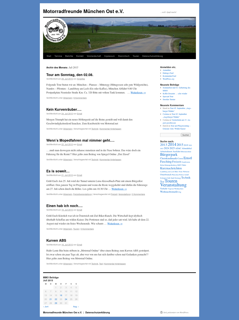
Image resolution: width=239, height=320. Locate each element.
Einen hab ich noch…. (64, 205)
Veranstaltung (124, 194)
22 (56, 299)
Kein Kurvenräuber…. (63, 109)
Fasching (166, 161)
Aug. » (76, 306)
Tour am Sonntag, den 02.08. (69, 74)
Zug (179, 192)
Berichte (69, 55)
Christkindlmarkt (168, 158)
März (176, 171)
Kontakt (80, 55)
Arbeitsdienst (166, 151)
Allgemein (67, 97)
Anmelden (167, 70)
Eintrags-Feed (168, 73)
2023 (161, 148)
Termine (58, 55)
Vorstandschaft (94, 55)
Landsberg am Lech (167, 171)
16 (61, 295)
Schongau (163, 178)
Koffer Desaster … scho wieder (175, 93)
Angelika (81, 78)
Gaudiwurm (186, 162)
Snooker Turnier (169, 99)
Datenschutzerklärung (152, 55)
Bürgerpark (169, 154)
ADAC (178, 148)
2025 (172, 148)
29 (56, 303)
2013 (163, 144)
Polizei (181, 175)
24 (66, 299)
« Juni (45, 306)
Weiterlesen (138, 92)
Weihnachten (178, 189)
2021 (190, 145)
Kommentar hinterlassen (110, 128)
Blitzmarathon (186, 151)
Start (49, 55)
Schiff (187, 175)
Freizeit (114, 194)
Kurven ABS (56, 240)
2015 (180, 144)
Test (101, 263)
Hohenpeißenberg (171, 165)
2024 (166, 148)
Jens (184, 164)
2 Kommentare (138, 194)
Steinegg (178, 178)
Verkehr (163, 188)
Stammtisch (123, 55)
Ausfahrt (177, 151)
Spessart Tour (168, 96)
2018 (186, 145)
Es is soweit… (58, 170)
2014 (172, 144)
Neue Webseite (184, 171)
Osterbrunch (165, 174)
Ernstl (79, 113)
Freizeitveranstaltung (82, 194)
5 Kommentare (87, 228)
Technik (94, 128)
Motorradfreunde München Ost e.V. (83, 10)
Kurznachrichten (171, 168)
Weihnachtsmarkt (169, 191)
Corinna (166, 114)
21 (51, 299)
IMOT (179, 165)
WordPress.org (168, 78)
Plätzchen (175, 175)
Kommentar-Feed (169, 76)
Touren (136, 55)
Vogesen (171, 189)
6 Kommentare (80, 97)
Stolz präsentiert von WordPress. (176, 312)
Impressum (109, 55)
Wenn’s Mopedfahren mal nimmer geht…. (80, 140)
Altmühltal (187, 148)
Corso (180, 158)
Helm (162, 165)
